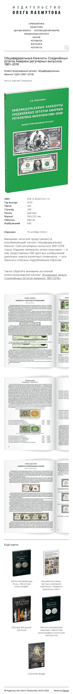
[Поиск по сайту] (67, 47)
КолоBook (36, 40)
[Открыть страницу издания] (21, 563)
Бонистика (36, 27)
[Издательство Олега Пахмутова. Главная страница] (36, 10)
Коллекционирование (46, 30)
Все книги (36, 44)
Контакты (36, 47)
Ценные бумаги (22, 30)
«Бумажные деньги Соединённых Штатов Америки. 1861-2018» (35, 276)
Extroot (65, 690)
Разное (36, 37)
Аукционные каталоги (36, 34)
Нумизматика (36, 23)
